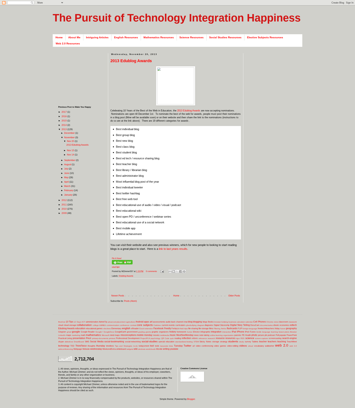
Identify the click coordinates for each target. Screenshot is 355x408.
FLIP (240, 328)
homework (181, 332)
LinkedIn (62, 335)
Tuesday (178, 346)
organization (228, 335)
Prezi (88, 338)
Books (211, 322)
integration (216, 331)
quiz (172, 338)
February (69, 190)
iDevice (196, 332)
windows (141, 349)
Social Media (97, 341)
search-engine (289, 338)
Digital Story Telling (240, 325)
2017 (64, 112)
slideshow (69, 342)
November (69, 137)
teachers (272, 341)
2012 (64, 200)
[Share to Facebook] (180, 271)
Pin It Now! (116, 258)
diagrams (209, 325)
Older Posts (234, 295)
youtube (174, 349)
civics (276, 322)
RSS (242, 338)
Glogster (62, 332)
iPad (234, 331)
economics (284, 325)
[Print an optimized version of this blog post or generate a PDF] (122, 264)
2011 (64, 204)
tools (157, 346)
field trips (184, 329)
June (67, 173)
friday (277, 328)
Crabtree (157, 325)
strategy (223, 341)
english (126, 328)
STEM (196, 342)
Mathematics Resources (158, 37)
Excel (141, 329)
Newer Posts (117, 295)
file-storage (204, 328)
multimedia (164, 335)
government (132, 332)
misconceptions (128, 335)
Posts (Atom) (130, 301)
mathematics (93, 334)
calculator (241, 322)
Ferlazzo (176, 328)
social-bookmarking (114, 341)
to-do (135, 346)
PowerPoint (292, 335)
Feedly (167, 328)
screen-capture (261, 338)
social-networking (133, 341)
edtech (293, 325)
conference (124, 325)
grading (141, 332)
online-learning (216, 335)
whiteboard (121, 349)
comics (102, 325)
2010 (64, 209)
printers (112, 338)
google (76, 331)
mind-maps (115, 335)
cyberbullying (191, 325)
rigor (238, 338)
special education (166, 341)
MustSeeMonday (184, 335)
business (232, 322)
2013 (64, 129)
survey (248, 341)
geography (291, 328)
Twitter (187, 345)
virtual (250, 346)
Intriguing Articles (97, 37)
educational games (94, 328)
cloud (60, 325)
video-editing (232, 346)
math (83, 335)
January (68, 195)
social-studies (150, 341)
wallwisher (269, 346)
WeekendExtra (109, 349)
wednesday (96, 349)
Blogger (191, 399)
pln (266, 335)
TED (72, 346)
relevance (203, 338)
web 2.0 (281, 345)
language (266, 332)
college (96, 325)
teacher (263, 341)
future (282, 329)
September (70, 160)
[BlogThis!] (173, 271)
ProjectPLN (145, 338)
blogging (197, 321)
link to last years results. (173, 248)
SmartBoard (79, 342)
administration (92, 322)
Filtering (217, 329)
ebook (276, 325)
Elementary (116, 328)
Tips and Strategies (123, 346)
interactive (226, 332)
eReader (135, 328)
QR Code (165, 338)
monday (148, 335)
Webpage (77, 349)
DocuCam (254, 325)
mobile (140, 335)
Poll (277, 335)
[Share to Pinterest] (184, 271)
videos (243, 345)
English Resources (126, 37)
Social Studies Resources (225, 37)
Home (59, 37)
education (80, 328)
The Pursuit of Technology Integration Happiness (177, 18)
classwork (293, 322)
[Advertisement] (177, 288)
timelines (110, 346)
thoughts (91, 346)
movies (156, 335)
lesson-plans (284, 332)
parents (237, 335)
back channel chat (179, 322)
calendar (249, 322)
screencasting (275, 338)
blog (190, 321)
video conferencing (204, 346)
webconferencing (65, 349)
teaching (281, 341)
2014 (64, 125)
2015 (64, 120)
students (233, 341)
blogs (205, 322)
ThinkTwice (81, 346)
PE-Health (246, 335)
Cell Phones (259, 321)
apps (146, 321)
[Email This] (170, 271)
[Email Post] (162, 271)
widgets (130, 349)
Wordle (159, 349)
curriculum (180, 325)
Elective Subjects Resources (265, 37)
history (172, 331)
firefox (223, 329)
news (196, 335)
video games (220, 346)
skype (61, 341)
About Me (74, 37)
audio (168, 322)
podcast (271, 335)
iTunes (253, 332)
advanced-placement (117, 322)
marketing (76, 335)
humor (189, 332)
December (69, 133)
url (193, 346)
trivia (171, 346)
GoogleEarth (120, 332)
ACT (83, 322)
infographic (205, 332)
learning (274, 332)
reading (177, 338)
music (173, 335)
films (211, 328)
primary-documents (100, 338)
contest (133, 325)
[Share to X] (177, 271)
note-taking (204, 335)
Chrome (269, 322)
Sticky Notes (205, 341)
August (68, 164)
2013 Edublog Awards (131, 60)
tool (152, 346)
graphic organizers (160, 332)
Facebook (158, 328)
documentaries (266, 325)
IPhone (240, 331)
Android (139, 321)
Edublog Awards (126, 276)
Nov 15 (71, 150)
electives (107, 329)
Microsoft (105, 335)
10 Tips (69, 321)
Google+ (99, 332)
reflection (186, 338)
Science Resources (191, 37)
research (211, 338)
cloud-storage (70, 325)
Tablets (255, 341)
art (151, 321)
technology (63, 346)
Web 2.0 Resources (68, 43)
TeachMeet (292, 341)
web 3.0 (293, 346)
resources (230, 338)
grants (148, 332)
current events (168, 325)
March (67, 186)
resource (220, 338)
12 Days (77, 322)
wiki (136, 349)
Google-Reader (88, 332)
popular (282, 335)
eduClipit (115, 267)
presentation (79, 338)
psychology (155, 338)
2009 (64, 213)
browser (217, 322)
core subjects (145, 324)
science (249, 338)
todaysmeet (144, 346)
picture (261, 335)
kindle (258, 332)
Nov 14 (71, 154)
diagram (200, 325)
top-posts (164, 346)
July (66, 168)
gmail (69, 332)
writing (166, 349)
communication (112, 325)
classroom (283, 322)
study (241, 342)
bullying (225, 322)
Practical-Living (65, 338)
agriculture (130, 322)
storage (215, 341)
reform (195, 338)
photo (254, 335)
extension (149, 329)
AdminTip (103, 322)
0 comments (151, 271)
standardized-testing (184, 342)
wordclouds (150, 349)
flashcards (232, 328)
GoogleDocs (109, 332)
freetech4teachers (266, 328)
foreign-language (250, 329)
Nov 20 (71, 141)
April (66, 182)
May (66, 177)
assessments (159, 322)
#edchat (61, 322)
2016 (64, 116)
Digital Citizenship (222, 325)
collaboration (84, 324)
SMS (87, 341)
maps (68, 335)
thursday (100, 346)
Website (86, 349)
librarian (293, 332)
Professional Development (128, 338)
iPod (247, 332)
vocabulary (259, 346)
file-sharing (193, 328)
